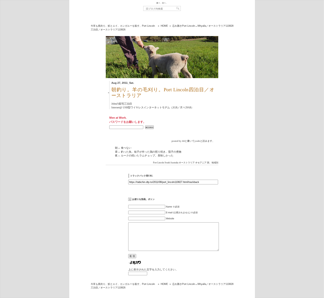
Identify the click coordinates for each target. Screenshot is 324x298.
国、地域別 (212, 162)
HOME (164, 25)
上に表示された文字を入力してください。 (153, 269)
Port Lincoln (158, 162)
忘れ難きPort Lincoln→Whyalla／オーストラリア (202, 25)
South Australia (171, 162)
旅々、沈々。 (162, 3)
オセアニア (200, 162)
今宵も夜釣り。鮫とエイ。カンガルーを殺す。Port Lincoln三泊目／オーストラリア (123, 27)
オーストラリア (187, 162)
